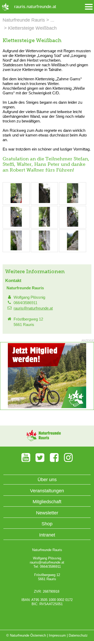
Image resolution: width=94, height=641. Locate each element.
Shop (47, 523)
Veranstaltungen (47, 490)
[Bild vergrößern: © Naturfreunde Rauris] (16, 202)
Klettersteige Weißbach (32, 28)
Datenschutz (78, 635)
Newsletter (47, 512)
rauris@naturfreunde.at (33, 308)
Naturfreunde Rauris (24, 20)
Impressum (57, 635)
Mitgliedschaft (47, 501)
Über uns (47, 479)
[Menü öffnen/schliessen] (89, 7)
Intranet (47, 535)
